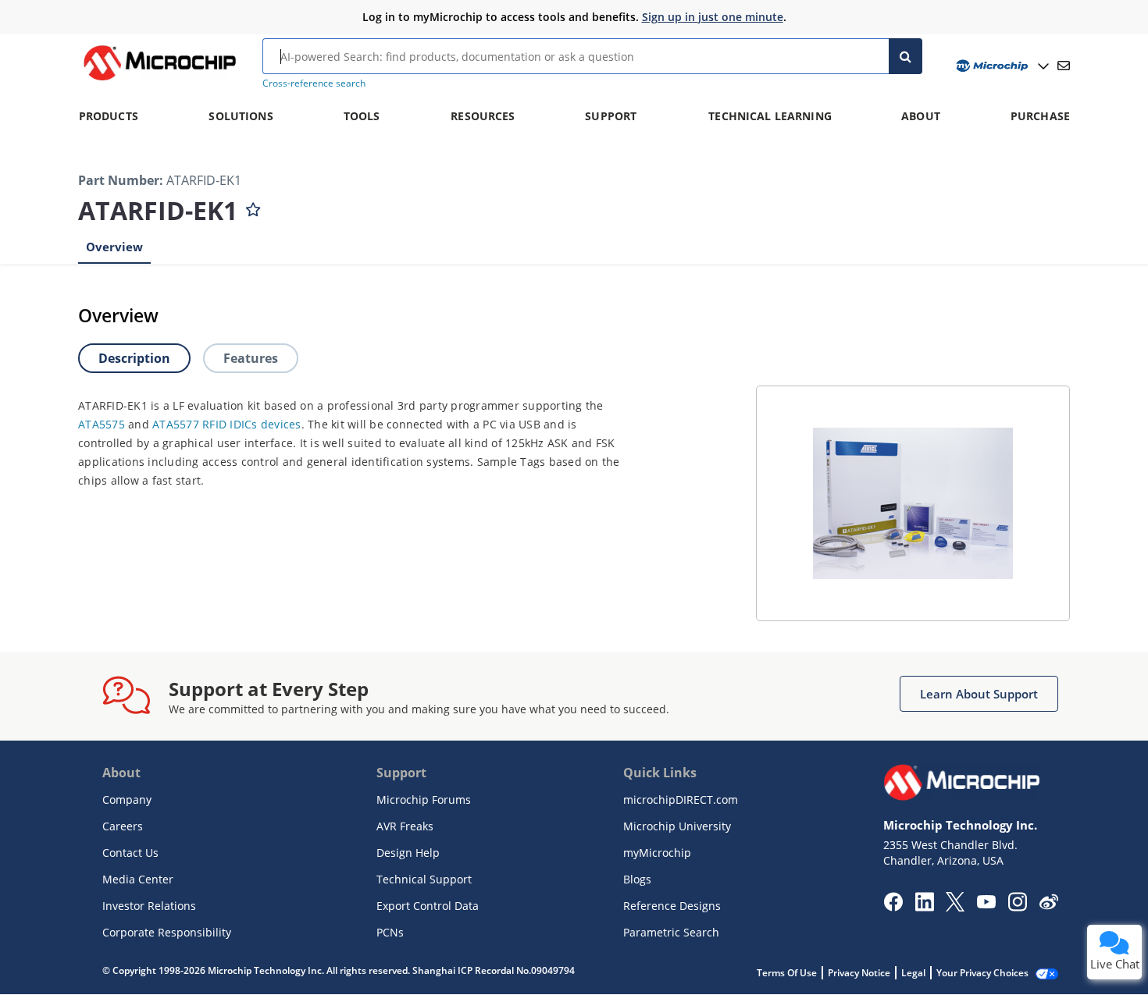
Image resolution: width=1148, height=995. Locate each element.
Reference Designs (672, 905)
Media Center (137, 879)
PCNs (390, 932)
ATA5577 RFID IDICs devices (226, 424)
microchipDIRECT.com (680, 799)
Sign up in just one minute (712, 16)
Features (250, 358)
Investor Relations (149, 905)
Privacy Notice (859, 972)
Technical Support (424, 879)
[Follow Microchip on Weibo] (1048, 905)
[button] (979, 694)
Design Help (408, 852)
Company (127, 799)
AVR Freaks (404, 826)
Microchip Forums (423, 799)
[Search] (905, 56)
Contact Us (130, 852)
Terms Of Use (787, 972)
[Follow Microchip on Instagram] (1017, 907)
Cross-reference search (313, 83)
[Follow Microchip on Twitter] (955, 907)
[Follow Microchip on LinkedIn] (924, 907)
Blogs (637, 879)
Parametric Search (671, 932)
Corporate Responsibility (166, 932)
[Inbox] (1063, 65)
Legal (913, 972)
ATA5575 (101, 424)
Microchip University (677, 826)
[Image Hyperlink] (159, 80)
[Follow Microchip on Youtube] (986, 903)
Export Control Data (427, 905)
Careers (122, 826)
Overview (114, 246)
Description (134, 358)
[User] (1000, 66)
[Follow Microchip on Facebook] (893, 907)
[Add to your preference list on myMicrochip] (253, 206)
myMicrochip (657, 852)
